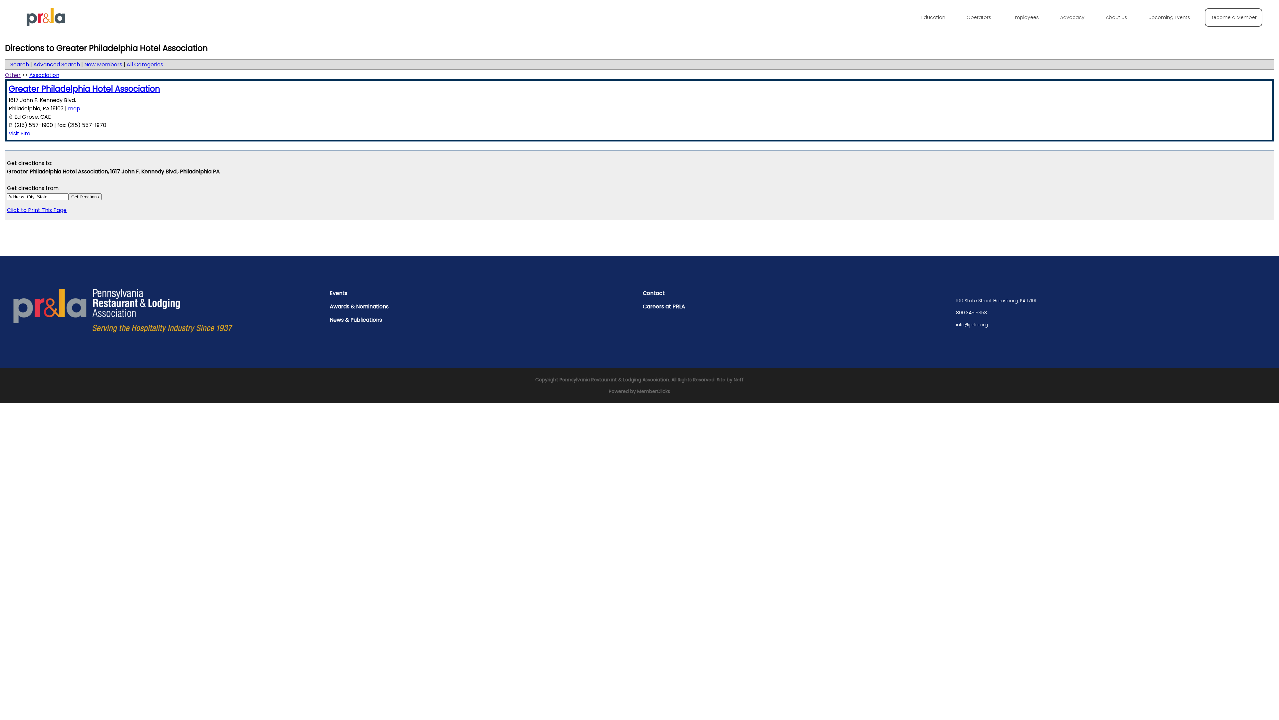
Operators (979, 17)
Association (44, 75)
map (74, 108)
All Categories (145, 64)
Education (933, 17)
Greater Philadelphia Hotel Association (84, 88)
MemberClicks (653, 391)
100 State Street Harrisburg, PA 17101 (996, 300)
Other (13, 75)
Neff (739, 379)
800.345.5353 (971, 312)
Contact (654, 293)
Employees (1026, 17)
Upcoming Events (1169, 17)
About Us (1116, 17)
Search (19, 64)
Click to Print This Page (37, 210)
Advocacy (1072, 17)
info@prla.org (972, 324)
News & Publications (356, 320)
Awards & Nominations (359, 306)
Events (338, 293)
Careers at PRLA (664, 306)
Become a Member (1233, 17)
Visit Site (19, 133)
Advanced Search (56, 64)
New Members (103, 64)
